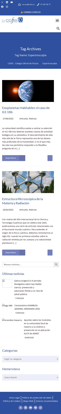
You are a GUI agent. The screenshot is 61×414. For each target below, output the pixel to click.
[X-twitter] (2, 2)
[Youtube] (11, 2)
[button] (57, 20)
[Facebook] (2, 6)
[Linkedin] (7, 2)
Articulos (23, 118)
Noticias (33, 118)
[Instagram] (7, 6)
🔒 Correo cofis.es (31, 12)
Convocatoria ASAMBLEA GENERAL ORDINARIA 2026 (27, 307)
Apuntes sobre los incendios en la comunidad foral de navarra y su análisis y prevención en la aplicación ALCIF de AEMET (37, 327)
